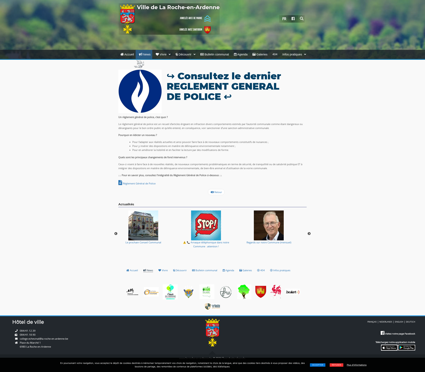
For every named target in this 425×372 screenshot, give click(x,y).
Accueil (129, 54)
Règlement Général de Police (139, 183)
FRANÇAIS (372, 321)
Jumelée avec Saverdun (190, 29)
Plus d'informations (357, 365)
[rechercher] (301, 18)
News (146, 54)
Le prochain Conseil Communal (143, 242)
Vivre (163, 54)
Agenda (242, 54)
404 (274, 54)
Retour (218, 192)
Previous (116, 233)
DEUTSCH (410, 321)
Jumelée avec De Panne (191, 18)
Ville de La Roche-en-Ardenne (178, 7)
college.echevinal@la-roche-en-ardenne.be (44, 338)
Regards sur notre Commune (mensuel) (269, 242)
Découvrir (185, 54)
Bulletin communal (216, 54)
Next (309, 233)
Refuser (336, 365)
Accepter (317, 365)
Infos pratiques (292, 54)
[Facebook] (293, 18)
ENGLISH (399, 321)
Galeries (261, 54)
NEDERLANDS (385, 321)
